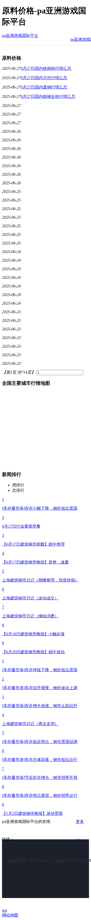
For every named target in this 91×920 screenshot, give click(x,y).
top (4, 910)
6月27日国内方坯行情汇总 (44, 78)
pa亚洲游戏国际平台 (20, 35)
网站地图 (10, 915)
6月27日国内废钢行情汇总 (44, 87)
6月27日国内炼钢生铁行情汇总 (48, 96)
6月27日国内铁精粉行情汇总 (46, 68)
